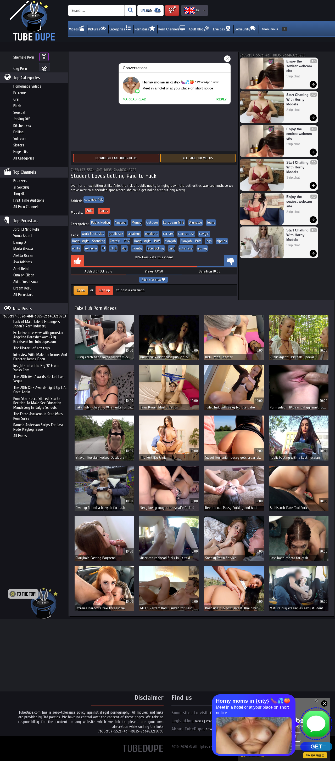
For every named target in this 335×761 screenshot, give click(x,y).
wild (172, 248)
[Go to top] (33, 603)
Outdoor (152, 222)
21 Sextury (21, 187)
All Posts (20, 436)
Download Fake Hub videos (116, 158)
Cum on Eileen (23, 275)
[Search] (130, 10)
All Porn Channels (26, 207)
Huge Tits (20, 152)
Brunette (195, 222)
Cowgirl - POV (120, 241)
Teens (211, 222)
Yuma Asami (22, 236)
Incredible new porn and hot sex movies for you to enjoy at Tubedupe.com (34, 21)
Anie (89, 210)
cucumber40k (93, 199)
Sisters (18, 145)
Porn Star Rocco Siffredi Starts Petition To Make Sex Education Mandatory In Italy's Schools (37, 403)
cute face (186, 248)
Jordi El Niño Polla (26, 229)
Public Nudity (100, 222)
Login (81, 290)
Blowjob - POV (191, 241)
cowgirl (204, 233)
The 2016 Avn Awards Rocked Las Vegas (38, 378)
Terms (199, 721)
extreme (91, 248)
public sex (116, 233)
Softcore (19, 139)
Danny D (19, 242)
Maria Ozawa (23, 249)
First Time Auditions (28, 200)
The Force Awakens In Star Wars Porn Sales (38, 416)
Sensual (19, 112)
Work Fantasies (93, 233)
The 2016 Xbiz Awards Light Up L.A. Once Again (39, 389)
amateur (134, 233)
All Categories (24, 158)
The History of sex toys (31, 348)
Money (137, 222)
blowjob (170, 241)
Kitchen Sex (22, 125)
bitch (113, 248)
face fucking (155, 248)
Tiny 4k (19, 194)
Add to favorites (152, 279)
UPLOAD (147, 10)
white (76, 248)
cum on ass (186, 233)
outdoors (151, 233)
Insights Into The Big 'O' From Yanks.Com (36, 368)
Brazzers (20, 181)
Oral (16, 99)
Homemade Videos (27, 86)
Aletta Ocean (23, 255)
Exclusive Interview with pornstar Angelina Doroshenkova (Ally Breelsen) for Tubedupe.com (38, 337)
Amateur (121, 222)
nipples (221, 241)
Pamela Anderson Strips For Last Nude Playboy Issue (38, 427)
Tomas (103, 210)
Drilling (18, 132)
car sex (168, 233)
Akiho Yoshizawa (25, 282)
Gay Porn (20, 68)
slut (124, 248)
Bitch (17, 106)
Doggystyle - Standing (88, 241)
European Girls (173, 222)
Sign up (104, 290)
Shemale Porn (23, 57)
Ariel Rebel (21, 268)
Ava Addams (22, 262)
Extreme (19, 93)
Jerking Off (21, 119)
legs (209, 241)
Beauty (137, 248)
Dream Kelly (22, 288)
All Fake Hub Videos (198, 158)
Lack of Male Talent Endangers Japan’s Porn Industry (36, 324)
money (202, 248)
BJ (103, 248)
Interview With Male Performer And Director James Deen (40, 357)
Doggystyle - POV (147, 241)
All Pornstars (23, 295)
